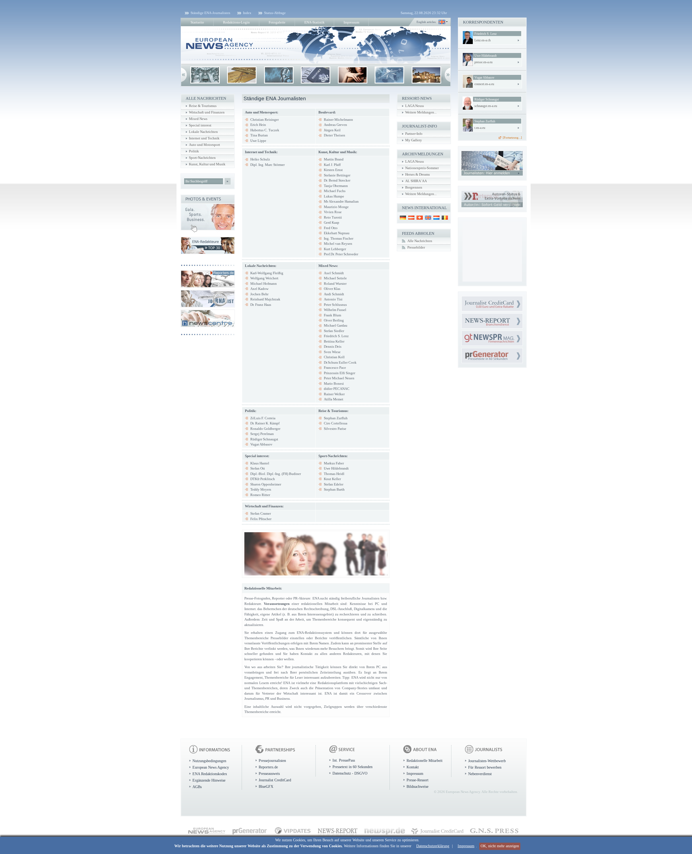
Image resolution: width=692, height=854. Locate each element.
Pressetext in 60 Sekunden (352, 767)
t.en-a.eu (479, 128)
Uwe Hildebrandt (485, 56)
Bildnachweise (417, 786)
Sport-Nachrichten (202, 158)
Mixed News (198, 119)
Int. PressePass (343, 760)
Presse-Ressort (417, 780)
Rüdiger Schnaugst (486, 99)
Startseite (197, 22)
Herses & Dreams (417, 174)
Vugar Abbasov (484, 77)
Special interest (200, 125)
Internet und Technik (204, 138)
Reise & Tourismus (203, 106)
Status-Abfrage (275, 13)
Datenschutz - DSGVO (349, 773)
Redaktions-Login (236, 22)
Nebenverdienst (480, 774)
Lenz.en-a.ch (482, 40)
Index (247, 13)
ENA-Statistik (314, 22)
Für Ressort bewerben (484, 767)
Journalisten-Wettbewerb (487, 761)
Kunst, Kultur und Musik (207, 164)
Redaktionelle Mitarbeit (425, 760)
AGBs (197, 787)
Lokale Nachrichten (203, 132)
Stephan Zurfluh (484, 121)
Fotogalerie (277, 22)
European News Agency (210, 767)
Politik (194, 151)
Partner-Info (413, 134)
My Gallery (413, 140)
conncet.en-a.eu (484, 84)
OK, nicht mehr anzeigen (500, 846)
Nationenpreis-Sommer (422, 168)
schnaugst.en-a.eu (485, 106)
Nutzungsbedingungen (209, 761)
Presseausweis (269, 773)
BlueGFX (266, 786)
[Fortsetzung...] (512, 137)
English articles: (426, 22)
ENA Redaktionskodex (209, 774)
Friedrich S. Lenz (485, 34)
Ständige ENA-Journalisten (210, 13)
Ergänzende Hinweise (208, 780)
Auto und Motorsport (204, 145)
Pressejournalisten (272, 760)
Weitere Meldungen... (421, 112)
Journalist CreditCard (275, 780)
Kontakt (413, 767)
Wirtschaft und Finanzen (207, 112)
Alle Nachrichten (419, 241)
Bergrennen (413, 187)
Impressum (466, 846)
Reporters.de (268, 767)
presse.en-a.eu (483, 62)
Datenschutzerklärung (432, 846)
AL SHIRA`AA (416, 181)
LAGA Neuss (414, 106)
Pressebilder (416, 247)
